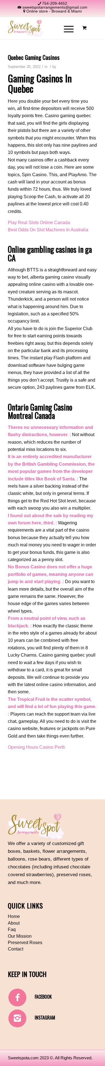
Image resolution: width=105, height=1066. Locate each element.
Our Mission (20, 936)
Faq (12, 929)
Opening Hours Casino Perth (36, 747)
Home (14, 916)
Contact (15, 949)
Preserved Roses (25, 942)
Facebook (43, 996)
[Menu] (66, 28)
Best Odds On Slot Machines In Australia (48, 229)
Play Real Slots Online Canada (39, 222)
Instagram (45, 1017)
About (14, 923)
